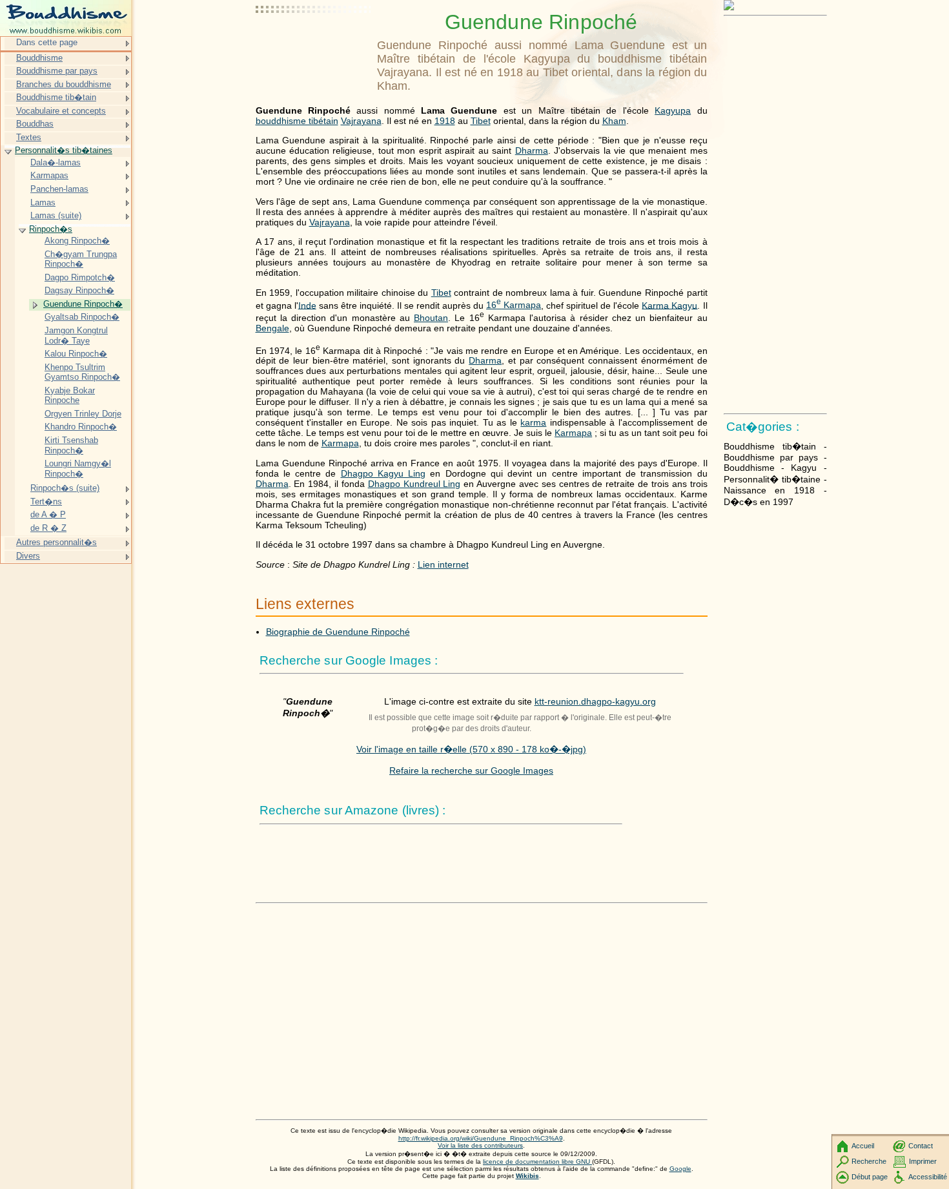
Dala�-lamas (55, 162)
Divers (28, 556)
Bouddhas (35, 124)
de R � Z (48, 528)
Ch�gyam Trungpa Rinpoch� (81, 259)
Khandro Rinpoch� (81, 426)
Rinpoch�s (50, 229)
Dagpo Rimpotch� (80, 277)
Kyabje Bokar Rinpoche (70, 396)
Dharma (531, 150)
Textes (28, 137)
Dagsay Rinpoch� (79, 290)
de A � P (48, 514)
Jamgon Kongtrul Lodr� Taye (76, 336)
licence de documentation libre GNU (537, 1161)
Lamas (43, 202)
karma (533, 422)
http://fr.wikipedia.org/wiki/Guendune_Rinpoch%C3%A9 (480, 1138)
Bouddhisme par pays (56, 71)
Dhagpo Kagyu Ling (383, 473)
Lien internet (443, 564)
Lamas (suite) (55, 215)
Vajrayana (361, 121)
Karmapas (49, 175)
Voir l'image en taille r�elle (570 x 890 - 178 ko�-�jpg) (471, 749)
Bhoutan (431, 318)
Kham (614, 121)
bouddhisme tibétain (297, 121)
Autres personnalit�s (56, 542)
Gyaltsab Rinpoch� (82, 317)
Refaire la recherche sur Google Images (471, 770)
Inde (307, 305)
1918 (444, 121)
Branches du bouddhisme (63, 84)
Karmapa (573, 433)
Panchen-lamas (59, 189)
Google (680, 1168)
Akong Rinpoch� (77, 240)
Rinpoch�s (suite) (64, 488)
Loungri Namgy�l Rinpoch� (78, 469)
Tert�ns (46, 501)
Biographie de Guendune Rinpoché (338, 631)
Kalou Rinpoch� (76, 353)
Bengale (272, 328)
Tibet (481, 121)
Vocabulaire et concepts (61, 111)
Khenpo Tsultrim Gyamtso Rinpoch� (82, 372)
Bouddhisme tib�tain (56, 97)
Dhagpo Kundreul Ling (414, 484)
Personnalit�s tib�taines (63, 150)
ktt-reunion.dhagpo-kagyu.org (595, 701)
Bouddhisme (39, 58)
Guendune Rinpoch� (83, 304)
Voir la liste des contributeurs (480, 1145)
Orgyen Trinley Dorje (83, 414)
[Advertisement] (314, 42)
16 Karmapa (513, 305)
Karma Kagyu (669, 305)
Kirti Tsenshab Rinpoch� (71, 445)
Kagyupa (673, 110)
